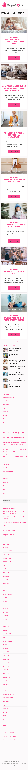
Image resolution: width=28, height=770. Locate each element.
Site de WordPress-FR (9, 740)
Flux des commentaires (9, 736)
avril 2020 (5, 648)
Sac (4, 422)
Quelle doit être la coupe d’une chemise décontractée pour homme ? (17, 374)
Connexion (5, 729)
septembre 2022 (7, 594)
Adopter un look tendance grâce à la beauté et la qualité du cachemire (14, 88)
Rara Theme (15, 763)
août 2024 (5, 565)
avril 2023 (5, 579)
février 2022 (6, 605)
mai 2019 (5, 670)
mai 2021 (5, 616)
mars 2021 (6, 623)
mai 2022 (5, 598)
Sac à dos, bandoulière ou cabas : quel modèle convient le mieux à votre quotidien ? (15, 456)
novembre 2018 (7, 681)
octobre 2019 (6, 662)
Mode (4, 419)
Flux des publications (8, 732)
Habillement (14, 37)
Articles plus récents (21, 341)
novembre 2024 (7, 561)
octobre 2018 (6, 684)
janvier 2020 (6, 659)
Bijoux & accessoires (8, 397)
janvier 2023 (6, 583)
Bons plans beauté (8, 401)
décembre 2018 (7, 677)
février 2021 (6, 626)
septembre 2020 (7, 641)
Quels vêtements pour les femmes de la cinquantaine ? (14, 135)
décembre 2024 (7, 558)
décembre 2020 (7, 630)
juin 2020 (5, 644)
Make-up (5, 415)
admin (20, 30)
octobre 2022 (6, 590)
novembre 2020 (7, 634)
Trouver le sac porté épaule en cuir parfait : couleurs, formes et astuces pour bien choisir (14, 444)
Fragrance (5, 408)
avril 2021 (5, 619)
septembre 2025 (7, 551)
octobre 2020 (6, 637)
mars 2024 (6, 572)
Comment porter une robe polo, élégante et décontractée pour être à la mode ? (18, 361)
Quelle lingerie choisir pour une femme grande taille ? (14, 41)
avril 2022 (5, 601)
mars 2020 (6, 652)
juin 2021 (5, 612)
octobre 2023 (6, 576)
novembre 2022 (7, 587)
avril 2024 (5, 569)
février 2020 (6, 655)
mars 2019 (6, 673)
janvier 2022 (6, 608)
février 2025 (6, 554)
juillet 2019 (6, 666)
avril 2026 (5, 547)
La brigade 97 (15, 761)
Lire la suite (14, 57)
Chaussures (6, 404)
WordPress (14, 766)
